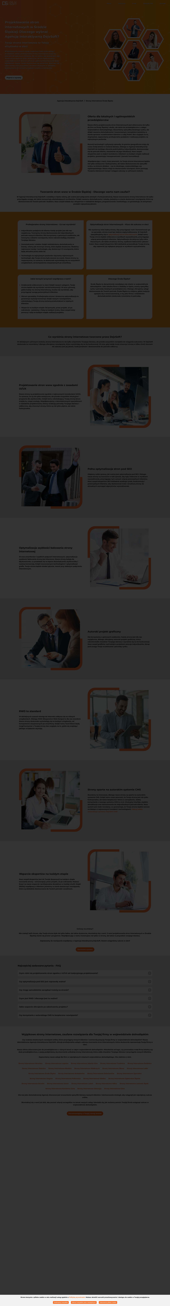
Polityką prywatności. (77, 1297)
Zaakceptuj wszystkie (61, 1302)
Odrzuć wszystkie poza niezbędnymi (84, 1302)
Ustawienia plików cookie (108, 1302)
